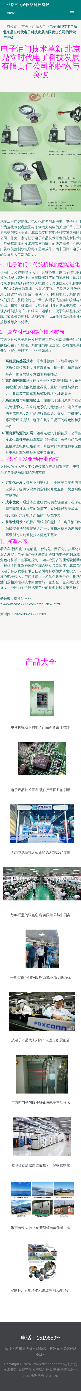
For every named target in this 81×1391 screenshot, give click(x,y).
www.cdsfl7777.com (47, 1364)
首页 (24, 26)
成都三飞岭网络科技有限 (37, 1370)
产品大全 (39, 26)
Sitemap (51, 1375)
